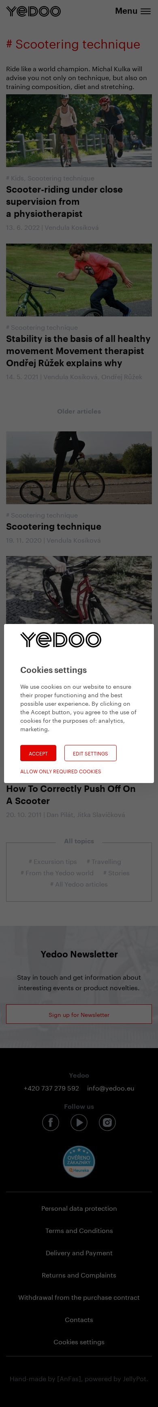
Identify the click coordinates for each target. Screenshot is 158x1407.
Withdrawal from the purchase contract (79, 1296)
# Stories (116, 872)
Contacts (79, 1319)
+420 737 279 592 (51, 1087)
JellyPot (134, 1378)
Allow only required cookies (60, 771)
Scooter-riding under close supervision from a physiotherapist (64, 202)
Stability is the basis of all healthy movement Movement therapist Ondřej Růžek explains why (78, 351)
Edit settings (90, 753)
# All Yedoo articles (79, 883)
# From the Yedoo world (57, 872)
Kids (17, 177)
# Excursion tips (53, 860)
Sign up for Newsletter (79, 1014)
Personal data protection (79, 1207)
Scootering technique (61, 177)
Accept (38, 753)
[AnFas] (69, 1378)
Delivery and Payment (79, 1252)
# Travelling (104, 860)
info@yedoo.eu (111, 1087)
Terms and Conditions (79, 1229)
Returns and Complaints (79, 1274)
